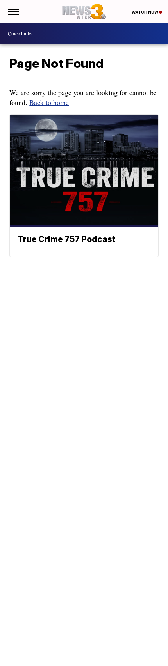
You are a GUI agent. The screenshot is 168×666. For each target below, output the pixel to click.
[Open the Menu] (13, 11)
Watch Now (145, 12)
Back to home (49, 102)
